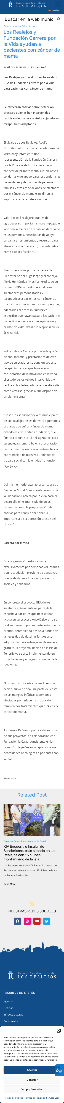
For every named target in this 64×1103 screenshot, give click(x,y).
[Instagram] (27, 921)
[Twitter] (46, 921)
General (8, 26)
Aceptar (32, 1070)
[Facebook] (17, 921)
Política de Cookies (13, 1098)
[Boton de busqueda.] (58, 19)
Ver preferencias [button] (32, 1089)
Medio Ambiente (31, 841)
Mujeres (17, 26)
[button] (58, 1030)
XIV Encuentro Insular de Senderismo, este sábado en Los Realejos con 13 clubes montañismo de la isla (30, 852)
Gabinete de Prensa (16, 66)
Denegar (32, 1079)
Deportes (8, 841)
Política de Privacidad (36, 1098)
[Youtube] (37, 921)
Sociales (32, 26)
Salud (24, 26)
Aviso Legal (54, 1098)
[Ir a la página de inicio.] (27, 4)
